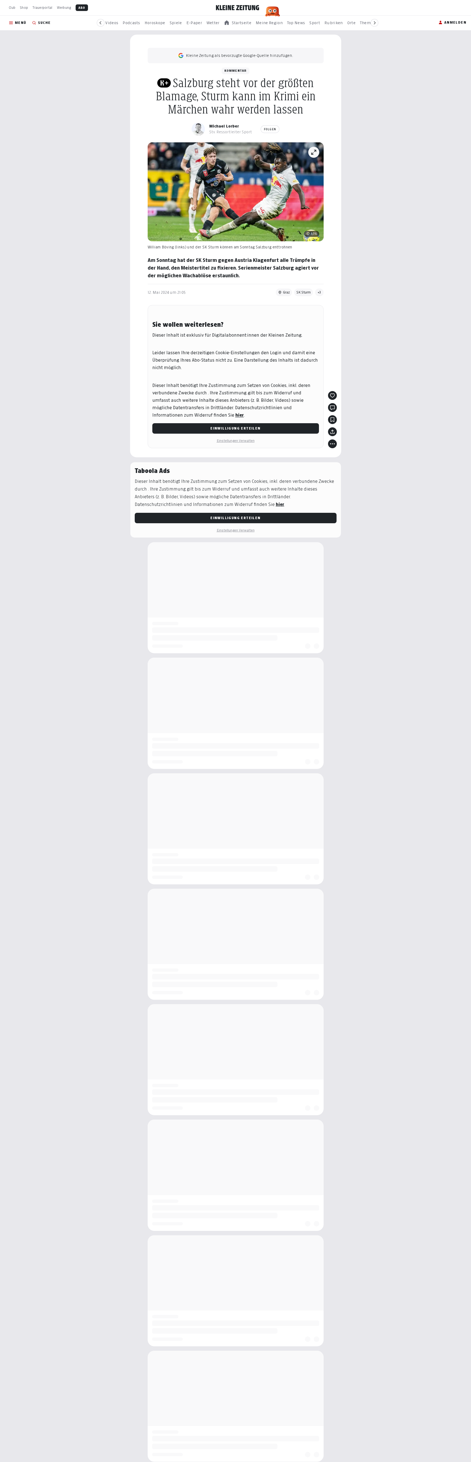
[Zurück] (100, 23)
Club (12, 7)
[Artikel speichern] (332, 419)
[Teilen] (332, 431)
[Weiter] (374, 23)
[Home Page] (237, 7)
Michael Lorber (224, 126)
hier (239, 415)
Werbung (64, 7)
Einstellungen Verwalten (236, 440)
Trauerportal (42, 7)
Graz (286, 292)
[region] (237, 23)
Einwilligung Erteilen (235, 428)
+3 (319, 292)
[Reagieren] (332, 395)
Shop (24, 7)
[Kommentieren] (332, 407)
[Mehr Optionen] (332, 443)
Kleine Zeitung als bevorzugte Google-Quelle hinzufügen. (239, 55)
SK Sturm (303, 292)
